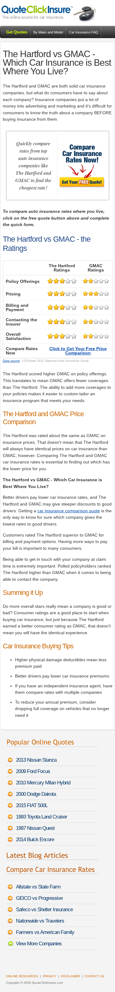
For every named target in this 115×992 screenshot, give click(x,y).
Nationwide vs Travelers (40, 921)
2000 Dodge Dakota (36, 794)
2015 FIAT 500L (32, 805)
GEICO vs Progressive (39, 898)
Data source (11, 360)
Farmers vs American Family (45, 932)
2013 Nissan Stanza (36, 760)
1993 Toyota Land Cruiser (41, 817)
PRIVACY (49, 976)
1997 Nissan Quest (35, 828)
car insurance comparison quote (68, 510)
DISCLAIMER (70, 976)
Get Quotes (16, 32)
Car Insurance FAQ (83, 32)
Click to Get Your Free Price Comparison (78, 350)
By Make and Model (48, 32)
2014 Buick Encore (35, 839)
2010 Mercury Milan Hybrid (43, 783)
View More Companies (39, 944)
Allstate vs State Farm (38, 887)
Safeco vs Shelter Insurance (44, 909)
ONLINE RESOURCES (22, 976)
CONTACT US (94, 976)
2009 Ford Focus (33, 771)
